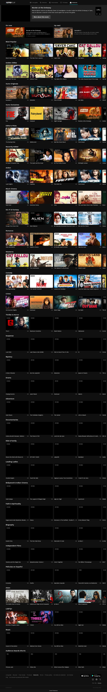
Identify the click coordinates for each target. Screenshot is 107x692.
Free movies (54, 2)
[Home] (10, 2)
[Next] (101, 50)
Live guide (35, 2)
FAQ (7, 677)
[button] (41, 17)
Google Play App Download (96, 676)
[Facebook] (96, 679)
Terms (41, 675)
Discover (44, 2)
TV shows (65, 2)
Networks (74, 2)
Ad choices (70, 675)
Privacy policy (48, 675)
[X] (100, 679)
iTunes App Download (85, 676)
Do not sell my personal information (19, 677)
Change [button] (99, 683)
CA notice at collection (60, 675)
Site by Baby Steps (97, 687)
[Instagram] (93, 679)
